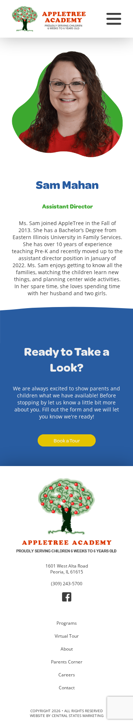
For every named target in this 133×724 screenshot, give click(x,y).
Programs (67, 623)
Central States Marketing (77, 715)
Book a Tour (67, 440)
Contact (67, 687)
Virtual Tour (67, 636)
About (67, 649)
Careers (66, 675)
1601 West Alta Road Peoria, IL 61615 (66, 569)
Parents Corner (66, 662)
